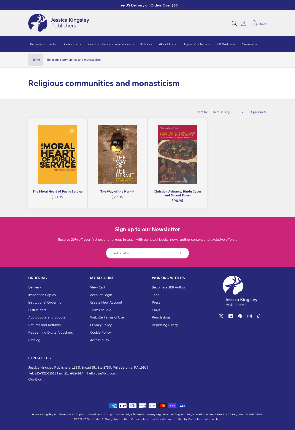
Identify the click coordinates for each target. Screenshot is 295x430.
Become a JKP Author (168, 287)
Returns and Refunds (44, 325)
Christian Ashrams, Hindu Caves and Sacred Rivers (177, 193)
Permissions (161, 317)
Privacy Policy (101, 325)
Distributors (37, 310)
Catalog (34, 340)
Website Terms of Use (107, 317)
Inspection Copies (42, 295)
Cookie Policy (100, 332)
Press (156, 302)
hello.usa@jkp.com (101, 373)
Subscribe (121, 253)
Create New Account (106, 302)
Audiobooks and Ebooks (47, 317)
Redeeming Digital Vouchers (50, 332)
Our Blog (35, 379)
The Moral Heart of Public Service (57, 191)
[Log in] (243, 23)
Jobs (155, 295)
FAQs (156, 310)
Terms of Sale (100, 310)
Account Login (101, 295)
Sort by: (203, 111)
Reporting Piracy (165, 325)
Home (36, 59)
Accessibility (99, 340)
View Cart (97, 287)
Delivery (34, 287)
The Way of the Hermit (117, 191)
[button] (234, 23)
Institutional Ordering (45, 302)
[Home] (58, 23)
